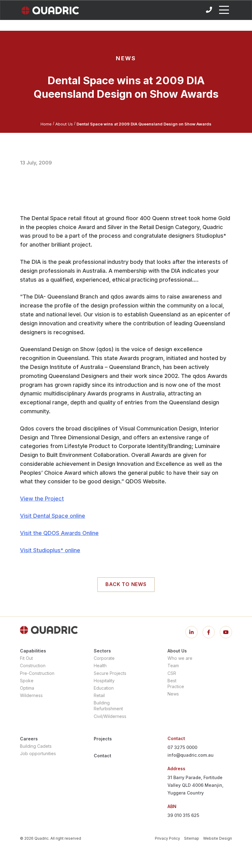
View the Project (42, 498)
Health (100, 665)
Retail (99, 695)
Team (173, 665)
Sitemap (191, 838)
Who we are (179, 658)
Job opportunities (38, 753)
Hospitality (104, 680)
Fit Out (26, 658)
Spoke (26, 680)
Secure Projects (110, 673)
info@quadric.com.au (190, 755)
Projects (103, 738)
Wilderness (31, 695)
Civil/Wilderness (110, 716)
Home (46, 123)
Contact (102, 755)
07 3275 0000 (182, 747)
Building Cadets (36, 746)
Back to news (126, 584)
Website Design (217, 838)
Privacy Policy (167, 838)
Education (104, 688)
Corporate (104, 658)
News (173, 693)
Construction (32, 665)
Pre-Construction (37, 673)
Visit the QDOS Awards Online (59, 533)
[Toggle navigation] (224, 10)
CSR (171, 673)
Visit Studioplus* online (50, 550)
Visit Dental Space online (52, 516)
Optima (27, 688)
